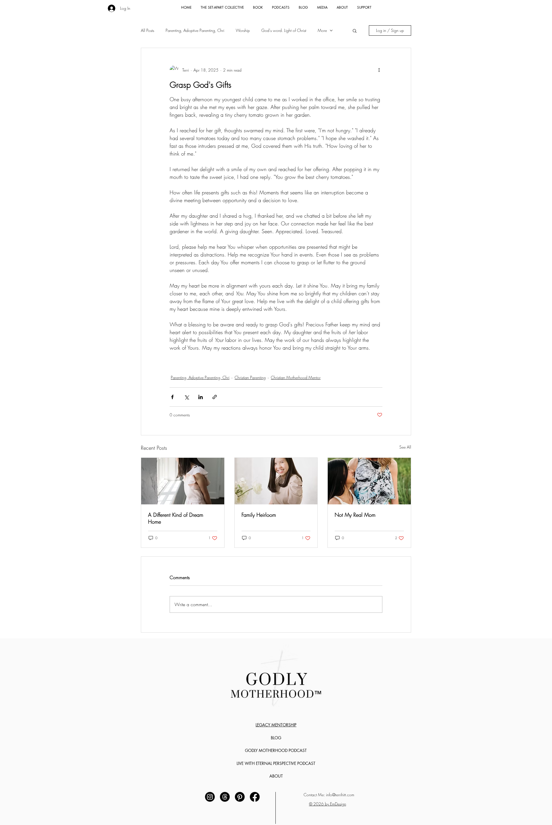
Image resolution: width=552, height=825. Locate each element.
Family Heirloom (258, 514)
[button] (354, 30)
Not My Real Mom (355, 514)
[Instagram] (210, 797)
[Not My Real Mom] (369, 481)
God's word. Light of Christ (283, 30)
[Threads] (225, 797)
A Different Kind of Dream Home (175, 518)
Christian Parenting (250, 377)
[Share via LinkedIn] (200, 397)
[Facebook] (255, 797)
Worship (243, 30)
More (322, 30)
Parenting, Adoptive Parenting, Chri (195, 30)
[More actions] (378, 69)
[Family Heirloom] (276, 481)
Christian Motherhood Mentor (296, 377)
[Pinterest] (240, 797)
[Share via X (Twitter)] (186, 397)
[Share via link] (214, 397)
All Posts (147, 30)
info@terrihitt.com (340, 794)
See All (405, 447)
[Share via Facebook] (172, 397)
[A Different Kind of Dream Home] (182, 481)
